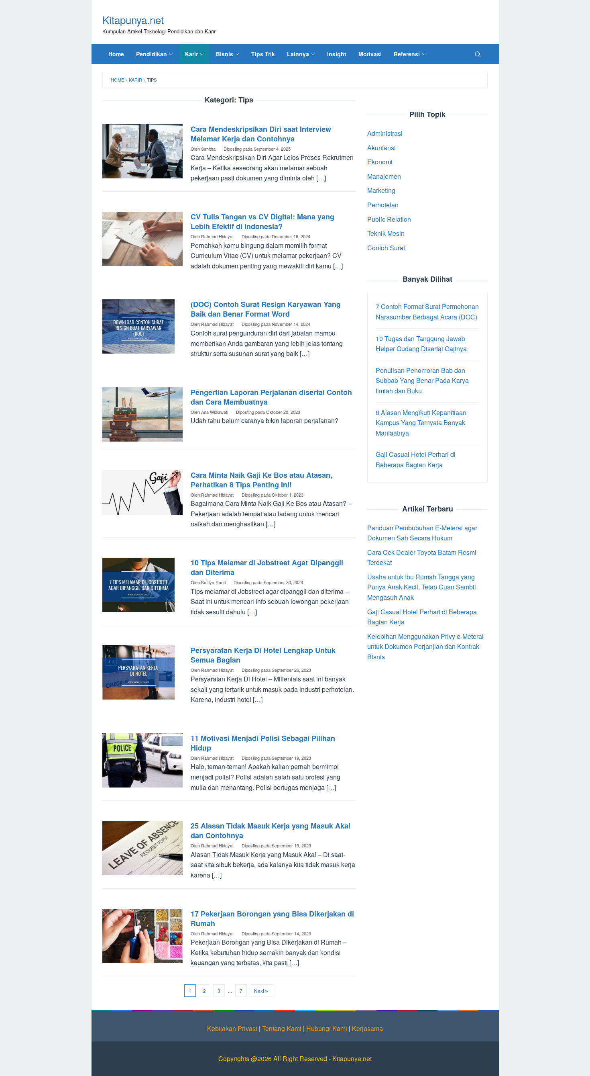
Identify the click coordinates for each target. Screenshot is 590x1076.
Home (117, 79)
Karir (135, 79)
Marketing (381, 190)
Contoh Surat (386, 247)
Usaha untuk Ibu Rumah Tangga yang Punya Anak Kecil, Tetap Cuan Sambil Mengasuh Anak (421, 587)
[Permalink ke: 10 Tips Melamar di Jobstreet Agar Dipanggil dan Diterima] (138, 584)
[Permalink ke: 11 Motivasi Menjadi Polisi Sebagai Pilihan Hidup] (142, 759)
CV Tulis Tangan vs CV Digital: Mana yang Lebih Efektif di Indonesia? (262, 221)
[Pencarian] (478, 54)
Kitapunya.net (133, 19)
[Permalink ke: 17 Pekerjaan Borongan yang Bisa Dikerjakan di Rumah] (142, 934)
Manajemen (384, 176)
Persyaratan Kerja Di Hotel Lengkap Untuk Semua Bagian (263, 655)
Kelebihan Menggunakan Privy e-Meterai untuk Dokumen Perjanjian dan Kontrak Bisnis (425, 646)
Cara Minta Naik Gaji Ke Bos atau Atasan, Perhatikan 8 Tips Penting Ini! (261, 480)
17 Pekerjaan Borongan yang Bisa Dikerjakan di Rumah (272, 918)
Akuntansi (381, 147)
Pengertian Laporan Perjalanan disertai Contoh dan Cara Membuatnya (271, 397)
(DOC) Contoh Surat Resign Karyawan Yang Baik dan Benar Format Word (266, 309)
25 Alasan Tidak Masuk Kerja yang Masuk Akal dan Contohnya (270, 830)
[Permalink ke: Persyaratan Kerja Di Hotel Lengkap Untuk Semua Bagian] (138, 671)
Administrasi (385, 133)
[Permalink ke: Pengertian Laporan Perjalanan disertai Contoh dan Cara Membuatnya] (142, 413)
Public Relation (389, 218)
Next (259, 990)
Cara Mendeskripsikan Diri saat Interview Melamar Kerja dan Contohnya (261, 134)
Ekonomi (380, 161)
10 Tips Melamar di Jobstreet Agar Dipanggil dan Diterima (267, 567)
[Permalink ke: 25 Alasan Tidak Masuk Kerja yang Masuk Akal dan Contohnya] (142, 847)
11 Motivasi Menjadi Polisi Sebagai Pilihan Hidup (263, 743)
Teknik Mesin (386, 233)
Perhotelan (383, 204)
